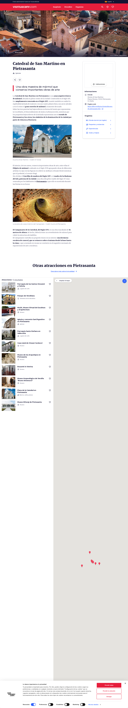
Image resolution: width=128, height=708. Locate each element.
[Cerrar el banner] (125, 683)
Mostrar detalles (93, 704)
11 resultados (18, 280)
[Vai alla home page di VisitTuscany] (24, 6)
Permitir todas (109, 685)
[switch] (50, 704)
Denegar (109, 696)
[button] (95, 563)
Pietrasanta (41, 181)
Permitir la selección (109, 691)
